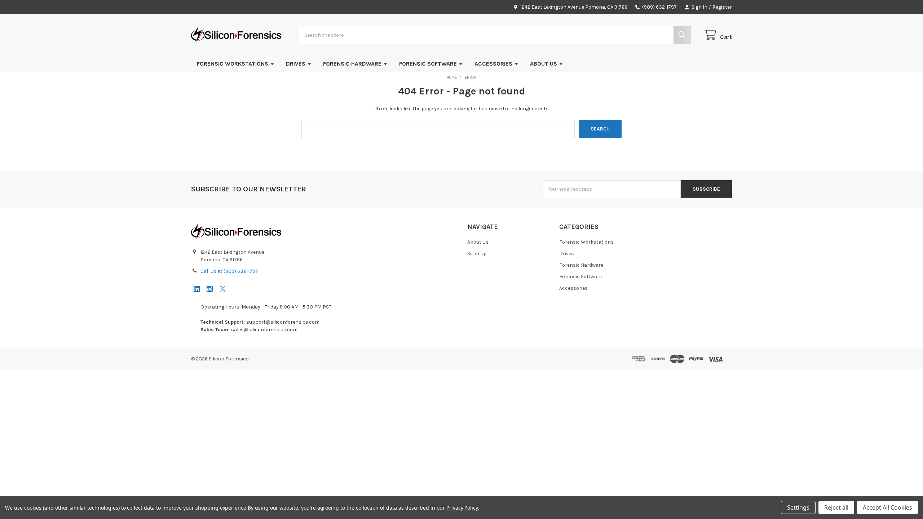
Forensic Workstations (232, 63)
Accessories (493, 63)
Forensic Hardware (352, 63)
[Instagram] (209, 288)
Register (722, 7)
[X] (222, 288)
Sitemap (477, 253)
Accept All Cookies (887, 507)
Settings (798, 507)
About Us (543, 63)
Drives (295, 63)
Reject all (836, 507)
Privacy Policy (462, 507)
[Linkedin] (196, 288)
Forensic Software (428, 63)
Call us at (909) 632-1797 (229, 271)
